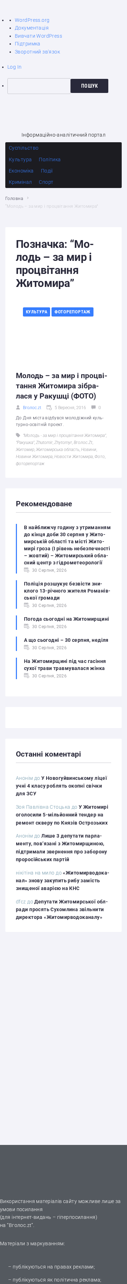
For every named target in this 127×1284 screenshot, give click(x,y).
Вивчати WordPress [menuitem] (38, 36)
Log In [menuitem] (14, 67)
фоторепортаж (30, 463)
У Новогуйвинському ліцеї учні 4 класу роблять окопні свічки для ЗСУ (61, 786)
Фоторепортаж (72, 311)
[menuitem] (67, 86)
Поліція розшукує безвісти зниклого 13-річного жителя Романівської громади (67, 591)
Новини (88, 449)
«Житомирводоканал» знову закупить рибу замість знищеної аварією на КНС (62, 880)
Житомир (25, 449)
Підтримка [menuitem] (28, 43)
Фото (100, 456)
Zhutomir (44, 442)
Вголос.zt (32, 407)
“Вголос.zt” (20, 1225)
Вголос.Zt (83, 442)
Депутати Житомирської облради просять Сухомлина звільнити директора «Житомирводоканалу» (62, 909)
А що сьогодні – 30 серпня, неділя (66, 640)
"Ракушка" (25, 442)
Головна (14, 198)
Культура (36, 311)
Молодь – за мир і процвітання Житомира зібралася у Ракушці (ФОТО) (61, 385)
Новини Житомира (34, 456)
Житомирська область (57, 449)
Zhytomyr (63, 442)
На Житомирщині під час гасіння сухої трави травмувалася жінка (65, 664)
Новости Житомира (73, 456)
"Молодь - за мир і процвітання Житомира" (64, 435)
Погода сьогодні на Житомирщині (66, 619)
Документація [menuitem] (32, 28)
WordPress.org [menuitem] (32, 20)
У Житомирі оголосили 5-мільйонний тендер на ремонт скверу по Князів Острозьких (62, 815)
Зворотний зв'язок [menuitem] (37, 52)
